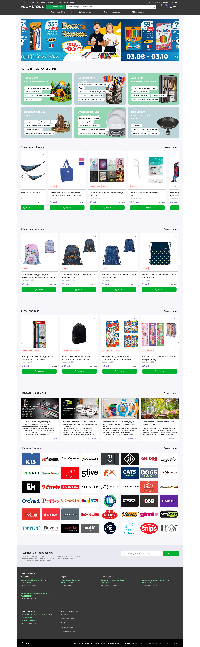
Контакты (52, 2)
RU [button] (176, 2)
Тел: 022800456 (26, 596)
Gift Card (31, 2)
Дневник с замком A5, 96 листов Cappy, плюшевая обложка (153, 358)
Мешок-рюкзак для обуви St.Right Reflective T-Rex (152, 276)
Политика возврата (68, 631)
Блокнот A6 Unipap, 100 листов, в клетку (68, 194)
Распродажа (139, 12)
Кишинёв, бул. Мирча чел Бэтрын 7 (114, 580)
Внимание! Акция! (60, 12)
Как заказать (65, 614)
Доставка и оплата (66, 2)
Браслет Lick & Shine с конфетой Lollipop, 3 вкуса (113, 358)
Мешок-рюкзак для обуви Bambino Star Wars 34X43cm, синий (145, 194)
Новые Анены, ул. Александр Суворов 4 (35, 593)
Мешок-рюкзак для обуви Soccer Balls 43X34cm (31, 276)
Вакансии (41, 2)
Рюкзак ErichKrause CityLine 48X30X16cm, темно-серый (30, 358)
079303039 (27, 617)
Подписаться (171, 553)
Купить (30, 208)
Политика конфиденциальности (134, 643)
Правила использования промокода (107, 643)
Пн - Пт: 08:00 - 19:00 (31, 623)
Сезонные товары (113, 12)
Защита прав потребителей (82, 643)
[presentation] (21, 41)
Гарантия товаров (67, 627)
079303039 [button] (163, 2)
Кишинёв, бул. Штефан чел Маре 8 (33, 580)
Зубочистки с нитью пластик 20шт (106, 194)
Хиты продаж (86, 12)
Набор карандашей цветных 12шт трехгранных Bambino (71, 358)
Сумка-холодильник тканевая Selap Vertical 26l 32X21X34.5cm (26, 194)
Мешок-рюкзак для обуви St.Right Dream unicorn (72, 276)
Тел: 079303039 (26, 582)
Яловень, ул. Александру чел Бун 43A (155, 580)
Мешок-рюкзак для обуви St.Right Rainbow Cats (112, 276)
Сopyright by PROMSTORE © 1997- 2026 (162, 643)
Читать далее (52, 438)
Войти (174, 7)
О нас (23, 2)
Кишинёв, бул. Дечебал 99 (70, 580)
